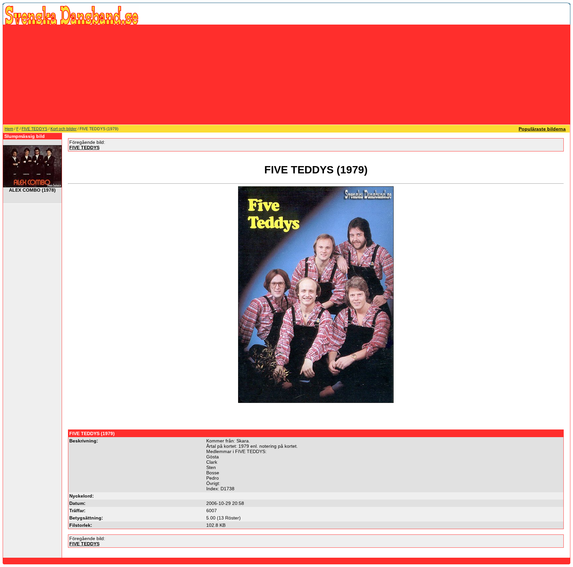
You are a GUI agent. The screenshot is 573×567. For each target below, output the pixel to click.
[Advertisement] (286, 74)
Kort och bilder (63, 129)
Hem (9, 129)
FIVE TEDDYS (34, 129)
